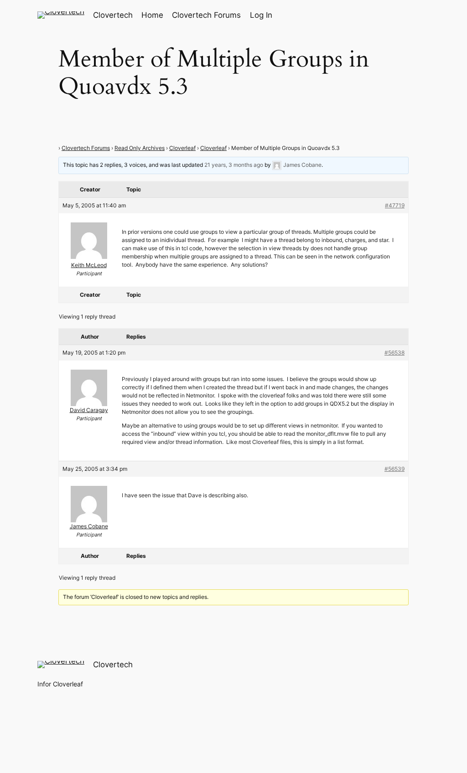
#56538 (394, 352)
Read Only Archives (139, 147)
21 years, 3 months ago (233, 165)
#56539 (394, 468)
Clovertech (113, 15)
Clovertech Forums (86, 147)
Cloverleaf (182, 147)
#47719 (395, 205)
